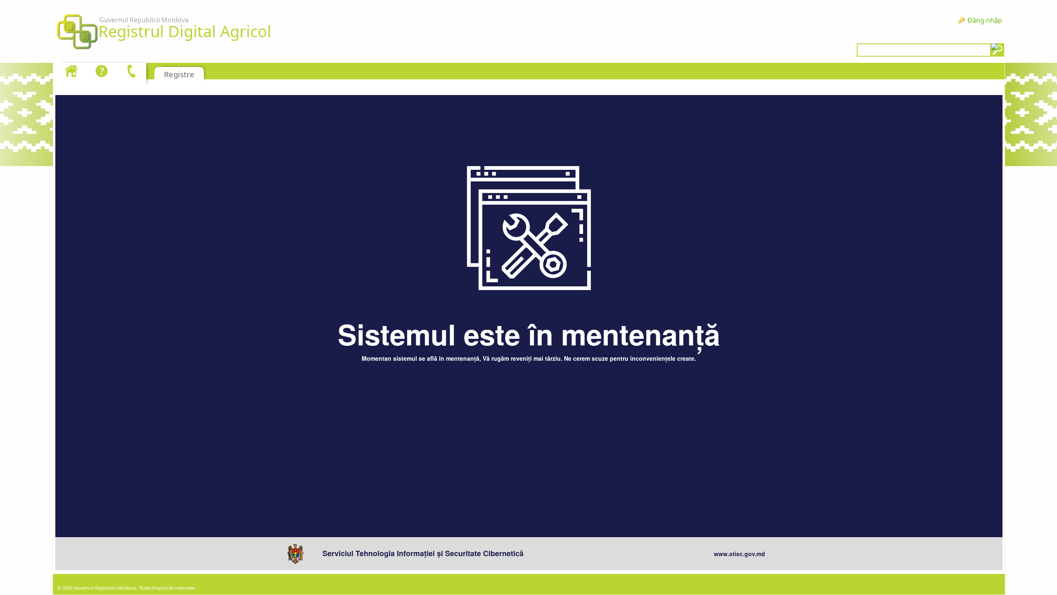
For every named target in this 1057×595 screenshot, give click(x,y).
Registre (179, 74)
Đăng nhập (984, 20)
